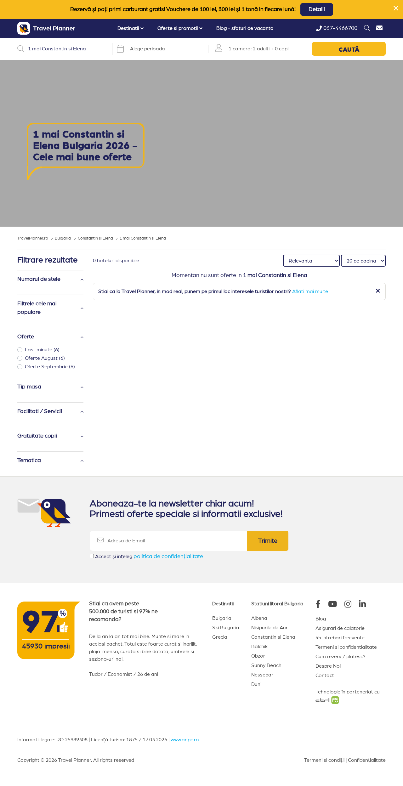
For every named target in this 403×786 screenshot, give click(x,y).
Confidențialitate (367, 760)
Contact (324, 675)
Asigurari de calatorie (340, 628)
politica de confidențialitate (168, 556)
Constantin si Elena (273, 637)
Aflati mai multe (310, 291)
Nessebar (262, 674)
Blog (320, 618)
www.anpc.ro (185, 739)
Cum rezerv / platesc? (340, 656)
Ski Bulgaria (225, 627)
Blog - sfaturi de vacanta (245, 28)
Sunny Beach (266, 665)
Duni (256, 684)
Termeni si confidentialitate (346, 647)
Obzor (258, 656)
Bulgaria (221, 618)
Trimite (267, 541)
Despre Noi (328, 666)
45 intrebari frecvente (340, 637)
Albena (259, 618)
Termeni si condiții (324, 760)
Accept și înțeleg (149, 556)
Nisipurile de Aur (269, 627)
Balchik (259, 646)
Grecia (219, 637)
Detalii (317, 9)
